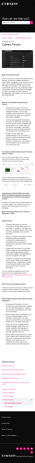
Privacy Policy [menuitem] (6, 417)
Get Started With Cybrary (23, 38)
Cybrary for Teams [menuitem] (9, 389)
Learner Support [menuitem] (8, 399)
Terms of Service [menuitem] (7, 429)
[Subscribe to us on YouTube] (31, 448)
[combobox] (16, 22)
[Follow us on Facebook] (28, 448)
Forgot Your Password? (8, 365)
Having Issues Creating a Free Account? (12, 370)
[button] (31, 399)
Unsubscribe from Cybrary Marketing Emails (13, 374)
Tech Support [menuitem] (9, 406)
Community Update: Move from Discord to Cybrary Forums (15, 383)
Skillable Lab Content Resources (10, 378)
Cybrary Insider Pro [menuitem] (9, 392)
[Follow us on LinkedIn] (17, 448)
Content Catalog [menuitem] (8, 396)
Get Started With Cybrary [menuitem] (13, 403)
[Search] (31, 22)
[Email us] (31, 452)
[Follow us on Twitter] (24, 448)
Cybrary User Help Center (10, 34)
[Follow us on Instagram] (21, 448)
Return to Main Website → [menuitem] (10, 435)
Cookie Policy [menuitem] (6, 423)
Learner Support (7, 38)
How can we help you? (15, 18)
